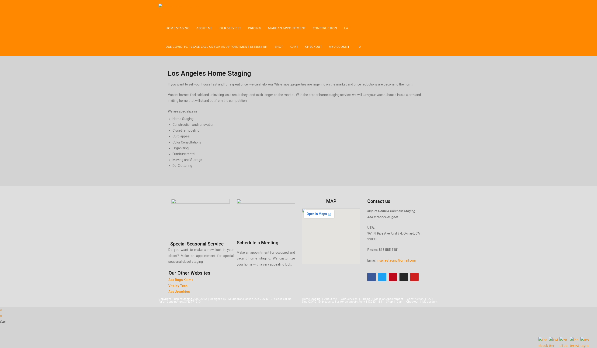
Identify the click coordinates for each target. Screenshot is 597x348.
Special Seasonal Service (197, 244)
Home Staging (311, 299)
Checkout (412, 302)
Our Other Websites (189, 273)
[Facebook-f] (371, 277)
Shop (389, 302)
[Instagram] (403, 277)
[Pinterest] (393, 277)
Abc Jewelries (179, 291)
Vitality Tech (177, 286)
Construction (415, 299)
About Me (330, 299)
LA (429, 299)
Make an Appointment (388, 299)
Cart (399, 302)
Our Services (349, 299)
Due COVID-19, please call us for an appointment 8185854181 (342, 302)
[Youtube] (414, 277)
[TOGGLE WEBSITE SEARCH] (369, 46)
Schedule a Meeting (257, 243)
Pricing (365, 299)
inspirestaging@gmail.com (396, 260)
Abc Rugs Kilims (180, 280)
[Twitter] (382, 277)
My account (429, 302)
